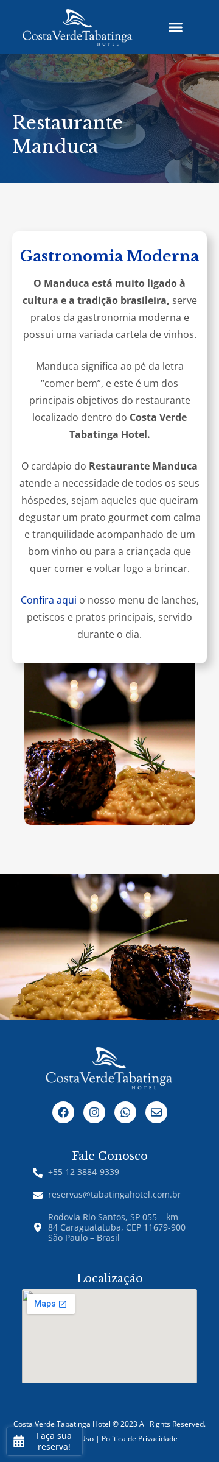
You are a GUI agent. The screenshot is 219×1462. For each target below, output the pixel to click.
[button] (175, 27)
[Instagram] (94, 1112)
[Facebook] (63, 1112)
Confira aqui (49, 600)
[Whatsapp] (125, 1112)
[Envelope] (156, 1112)
